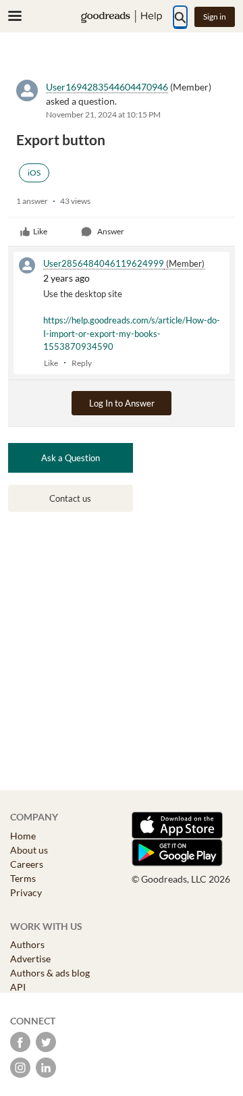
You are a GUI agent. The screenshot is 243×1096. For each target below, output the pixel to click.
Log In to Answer (122, 403)
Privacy (26, 892)
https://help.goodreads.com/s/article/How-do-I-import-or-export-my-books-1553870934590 (131, 333)
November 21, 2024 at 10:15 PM (103, 114)
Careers (26, 864)
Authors (27, 944)
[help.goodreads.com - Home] (121, 16)
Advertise (30, 958)
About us (29, 850)
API (18, 987)
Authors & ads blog (50, 972)
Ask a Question (70, 457)
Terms (23, 878)
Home (23, 835)
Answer (110, 231)
